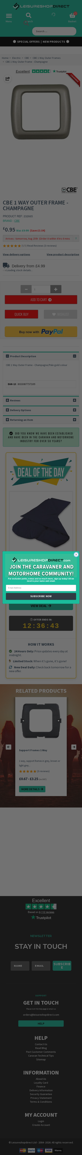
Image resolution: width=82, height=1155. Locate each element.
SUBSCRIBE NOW (41, 596)
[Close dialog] (76, 554)
